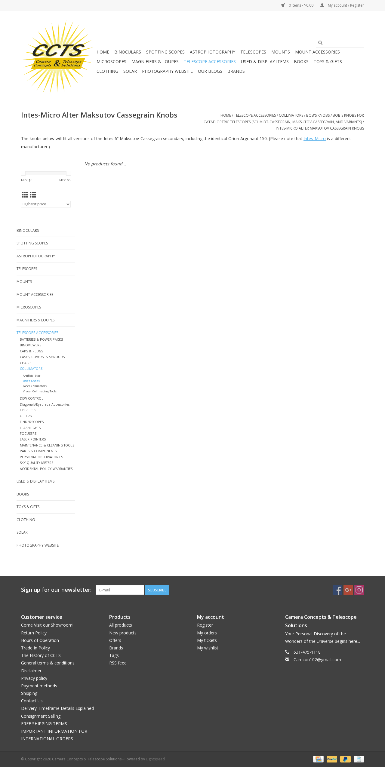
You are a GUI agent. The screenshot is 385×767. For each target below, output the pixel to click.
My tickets (207, 640)
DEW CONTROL (31, 398)
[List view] (33, 195)
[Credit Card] (317, 759)
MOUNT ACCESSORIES (317, 52)
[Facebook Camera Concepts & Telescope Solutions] (337, 590)
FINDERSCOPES (32, 421)
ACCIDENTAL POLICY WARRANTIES (46, 468)
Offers (115, 640)
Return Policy (34, 633)
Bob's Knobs (318, 115)
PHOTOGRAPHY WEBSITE (167, 71)
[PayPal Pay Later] (345, 759)
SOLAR (130, 71)
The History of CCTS (41, 655)
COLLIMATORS (291, 115)
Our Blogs (210, 71)
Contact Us (32, 701)
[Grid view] (25, 195)
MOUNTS (280, 52)
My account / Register (345, 5)
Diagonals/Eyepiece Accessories (44, 404)
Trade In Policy (35, 648)
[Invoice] (358, 759)
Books (301, 61)
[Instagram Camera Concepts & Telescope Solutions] (359, 590)
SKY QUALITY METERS (36, 462)
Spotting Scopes (165, 52)
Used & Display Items (265, 61)
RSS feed (118, 663)
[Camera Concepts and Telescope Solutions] (58, 57)
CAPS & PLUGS (31, 351)
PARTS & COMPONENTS (38, 451)
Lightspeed (155, 759)
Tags (114, 655)
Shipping (29, 693)
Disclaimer (31, 670)
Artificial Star (31, 376)
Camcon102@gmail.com (317, 659)
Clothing (107, 71)
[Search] (320, 43)
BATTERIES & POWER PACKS (41, 339)
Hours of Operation (40, 640)
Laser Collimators (35, 386)
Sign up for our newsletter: (56, 590)
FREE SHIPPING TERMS (44, 723)
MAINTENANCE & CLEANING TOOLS (47, 445)
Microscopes (111, 61)
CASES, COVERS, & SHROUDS (42, 356)
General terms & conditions (48, 663)
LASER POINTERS (33, 439)
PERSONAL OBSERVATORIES (41, 457)
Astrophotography (212, 52)
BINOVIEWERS (30, 345)
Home (103, 52)
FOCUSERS (28, 433)
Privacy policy (34, 678)
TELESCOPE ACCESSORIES (210, 61)
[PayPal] (331, 759)
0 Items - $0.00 (301, 5)
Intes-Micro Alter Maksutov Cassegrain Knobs (320, 128)
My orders (207, 633)
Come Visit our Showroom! (47, 625)
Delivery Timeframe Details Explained (57, 708)
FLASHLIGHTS (30, 427)
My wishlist (207, 648)
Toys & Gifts (328, 61)
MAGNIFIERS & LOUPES (155, 61)
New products (123, 633)
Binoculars (127, 52)
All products (120, 625)
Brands (236, 71)
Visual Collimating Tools (40, 391)
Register (205, 625)
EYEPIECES (28, 410)
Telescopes (253, 52)
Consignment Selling (40, 716)
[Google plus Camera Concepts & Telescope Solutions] (348, 590)
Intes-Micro (314, 138)
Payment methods (39, 686)
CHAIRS (25, 362)
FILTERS (26, 416)
